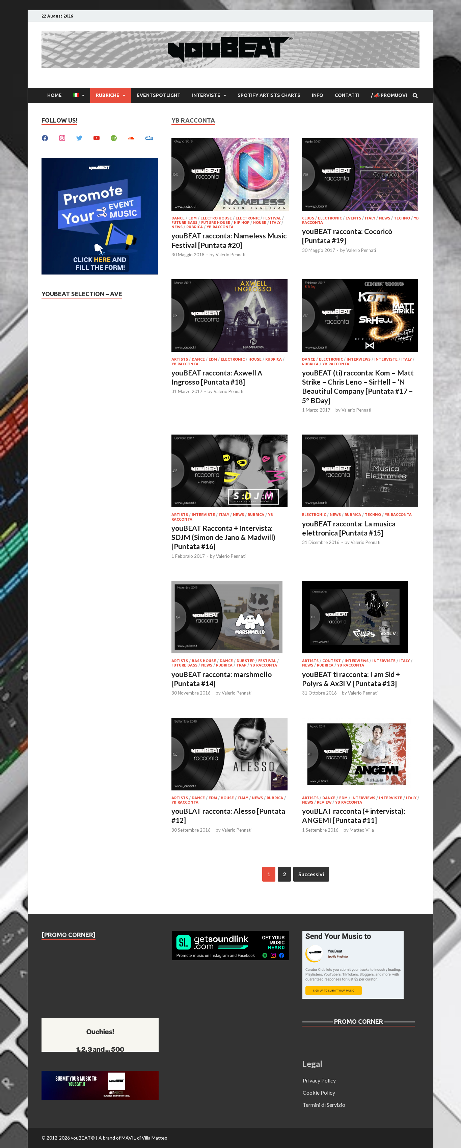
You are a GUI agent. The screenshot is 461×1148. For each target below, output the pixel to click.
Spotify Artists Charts (269, 95)
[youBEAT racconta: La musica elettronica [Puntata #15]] (360, 472)
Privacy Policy (319, 1080)
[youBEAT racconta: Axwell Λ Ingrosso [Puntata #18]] (230, 316)
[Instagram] (62, 137)
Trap (241, 665)
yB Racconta (220, 227)
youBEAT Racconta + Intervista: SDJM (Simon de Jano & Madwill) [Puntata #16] (223, 537)
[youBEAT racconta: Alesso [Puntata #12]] (230, 755)
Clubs (308, 218)
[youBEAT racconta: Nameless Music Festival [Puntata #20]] (230, 175)
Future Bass (184, 222)
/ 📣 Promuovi (389, 95)
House (259, 222)
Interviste (206, 95)
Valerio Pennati (230, 254)
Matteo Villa (362, 830)
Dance (178, 218)
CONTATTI (347, 95)
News (177, 227)
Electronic (248, 218)
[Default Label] (96, 137)
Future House (215, 222)
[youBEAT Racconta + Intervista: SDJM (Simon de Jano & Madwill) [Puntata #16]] (230, 472)
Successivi (311, 874)
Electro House (216, 218)
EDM (192, 218)
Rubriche (107, 95)
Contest (331, 661)
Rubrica (194, 227)
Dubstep (245, 661)
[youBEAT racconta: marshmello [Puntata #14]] (230, 618)
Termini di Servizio (324, 1104)
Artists (179, 359)
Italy (275, 222)
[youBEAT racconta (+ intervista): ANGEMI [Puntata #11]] (360, 755)
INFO (317, 95)
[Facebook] (45, 137)
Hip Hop (241, 222)
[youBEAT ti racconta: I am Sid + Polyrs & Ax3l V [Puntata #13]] (360, 618)
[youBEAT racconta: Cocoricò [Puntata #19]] (360, 175)
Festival (272, 218)
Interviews (359, 359)
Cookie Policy (319, 1092)
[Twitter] (79, 137)
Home (54, 95)
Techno (402, 218)
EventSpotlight (159, 95)
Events (353, 218)
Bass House (204, 661)
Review (324, 802)
